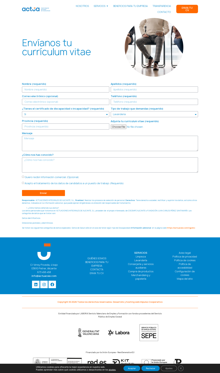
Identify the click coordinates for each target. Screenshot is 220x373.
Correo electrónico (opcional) (40, 96)
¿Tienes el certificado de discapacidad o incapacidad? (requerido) (63, 108)
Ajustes (168, 368)
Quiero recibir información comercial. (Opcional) (52, 177)
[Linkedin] (36, 284)
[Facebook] (52, 284)
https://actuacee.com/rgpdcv (181, 228)
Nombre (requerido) (34, 84)
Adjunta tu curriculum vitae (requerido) (135, 121)
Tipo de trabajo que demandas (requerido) (137, 108)
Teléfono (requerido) (124, 96)
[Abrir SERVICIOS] (107, 6)
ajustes (112, 369)
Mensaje (27, 133)
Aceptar (132, 368)
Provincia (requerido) (35, 121)
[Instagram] (44, 284)
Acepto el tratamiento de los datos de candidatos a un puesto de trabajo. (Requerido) (74, 183)
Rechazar (150, 368)
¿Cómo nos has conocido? (38, 155)
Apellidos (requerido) (123, 84)
